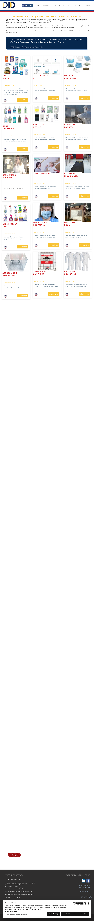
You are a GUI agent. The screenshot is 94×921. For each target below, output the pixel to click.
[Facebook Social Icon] (88, 880)
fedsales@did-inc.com (81, 31)
